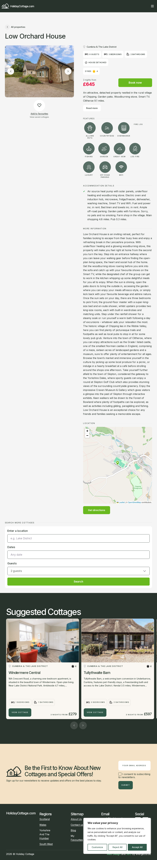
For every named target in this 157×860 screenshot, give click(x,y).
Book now (135, 82)
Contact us (77, 824)
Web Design (114, 854)
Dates (11, 547)
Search (78, 581)
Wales (42, 824)
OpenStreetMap (134, 502)
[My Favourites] (147, 6)
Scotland (44, 819)
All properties (18, 27)
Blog (73, 830)
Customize (97, 847)
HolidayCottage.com (22, 6)
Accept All (137, 847)
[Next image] (68, 71)
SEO (128, 854)
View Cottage (20, 712)
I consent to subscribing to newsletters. (134, 776)
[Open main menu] (152, 6)
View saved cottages (39, 117)
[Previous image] (10, 71)
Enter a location (17, 530)
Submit (125, 785)
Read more (92, 108)
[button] (117, 463)
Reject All (118, 847)
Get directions (96, 510)
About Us (76, 819)
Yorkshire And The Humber (44, 834)
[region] (117, 836)
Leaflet (122, 502)
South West (46, 844)
